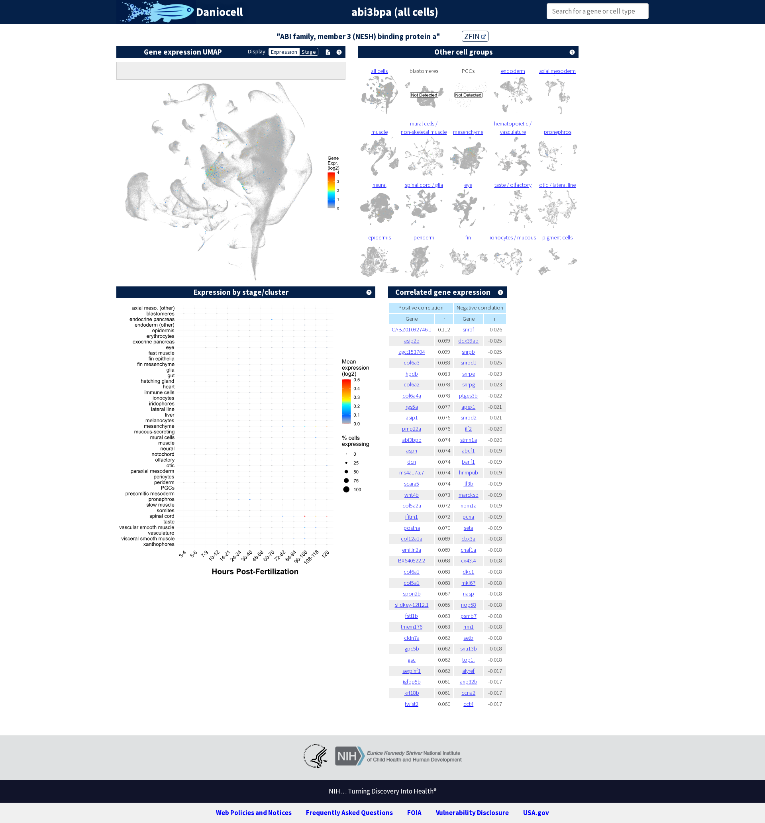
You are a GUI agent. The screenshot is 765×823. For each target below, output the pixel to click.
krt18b (411, 692)
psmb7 (469, 615)
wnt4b (411, 494)
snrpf (468, 329)
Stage (309, 51)
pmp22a (411, 428)
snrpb (468, 351)
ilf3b (468, 483)
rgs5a (412, 406)
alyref (468, 670)
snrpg (468, 384)
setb (468, 637)
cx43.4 (468, 560)
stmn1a (468, 439)
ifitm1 (411, 516)
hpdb (412, 373)
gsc (412, 659)
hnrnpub (468, 472)
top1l (468, 659)
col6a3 (412, 362)
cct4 (468, 703)
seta (468, 527)
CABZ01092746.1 (412, 329)
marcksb (469, 494)
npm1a (469, 505)
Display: (257, 51)
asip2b (412, 340)
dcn (411, 461)
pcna (468, 516)
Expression (284, 51)
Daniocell (219, 12)
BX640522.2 (411, 560)
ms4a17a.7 (411, 472)
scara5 (411, 483)
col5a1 (412, 582)
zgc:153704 (411, 351)
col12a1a (411, 538)
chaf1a (468, 549)
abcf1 (468, 450)
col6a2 (412, 384)
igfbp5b (412, 681)
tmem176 (411, 626)
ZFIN (472, 36)
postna (412, 527)
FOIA (414, 812)
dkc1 (468, 571)
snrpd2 (469, 417)
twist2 (411, 703)
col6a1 (412, 571)
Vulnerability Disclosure (472, 812)
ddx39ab (468, 340)
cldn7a (412, 637)
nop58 (468, 604)
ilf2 (468, 428)
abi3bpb (412, 439)
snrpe (468, 373)
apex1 (468, 406)
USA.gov (536, 812)
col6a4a (411, 395)
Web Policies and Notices (254, 812)
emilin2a (411, 549)
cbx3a (468, 538)
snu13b (468, 648)
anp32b (468, 681)
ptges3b (468, 395)
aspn (411, 450)
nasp (468, 593)
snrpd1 (469, 362)
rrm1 (468, 626)
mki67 (468, 582)
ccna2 (468, 692)
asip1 (412, 417)
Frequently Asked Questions (349, 812)
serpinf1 (411, 670)
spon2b (412, 593)
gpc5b (411, 648)
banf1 (468, 461)
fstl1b (411, 615)
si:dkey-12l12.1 (412, 604)
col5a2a (411, 505)
